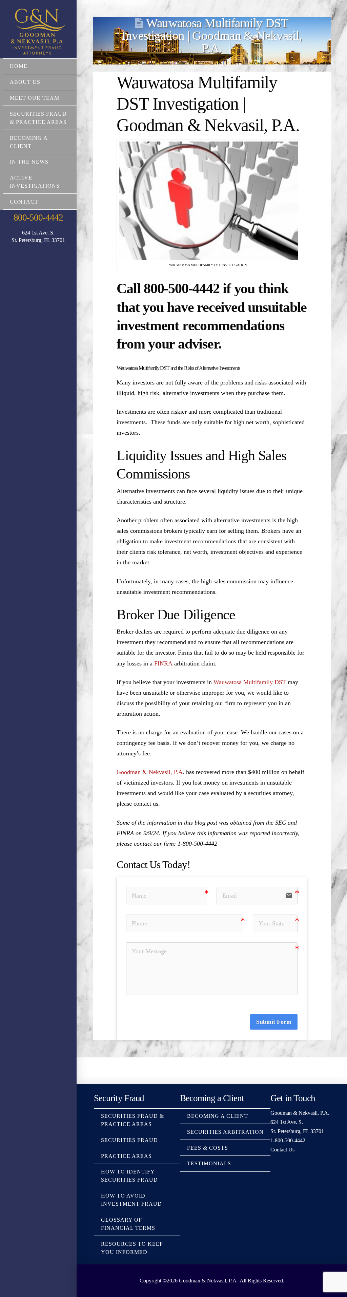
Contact (24, 202)
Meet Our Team (34, 98)
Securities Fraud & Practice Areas (38, 118)
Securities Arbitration (225, 1132)
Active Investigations (35, 182)
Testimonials (209, 1163)
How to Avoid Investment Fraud (131, 1200)
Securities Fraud (129, 1140)
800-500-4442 (38, 217)
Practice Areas (126, 1156)
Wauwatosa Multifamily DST (249, 682)
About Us (25, 82)
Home (18, 66)
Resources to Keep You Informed (132, 1248)
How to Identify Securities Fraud (129, 1176)
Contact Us (282, 1149)
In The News (29, 162)
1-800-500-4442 (287, 1140)
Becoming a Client (28, 142)
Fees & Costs (207, 1148)
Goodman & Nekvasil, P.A (150, 772)
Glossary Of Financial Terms (128, 1224)
